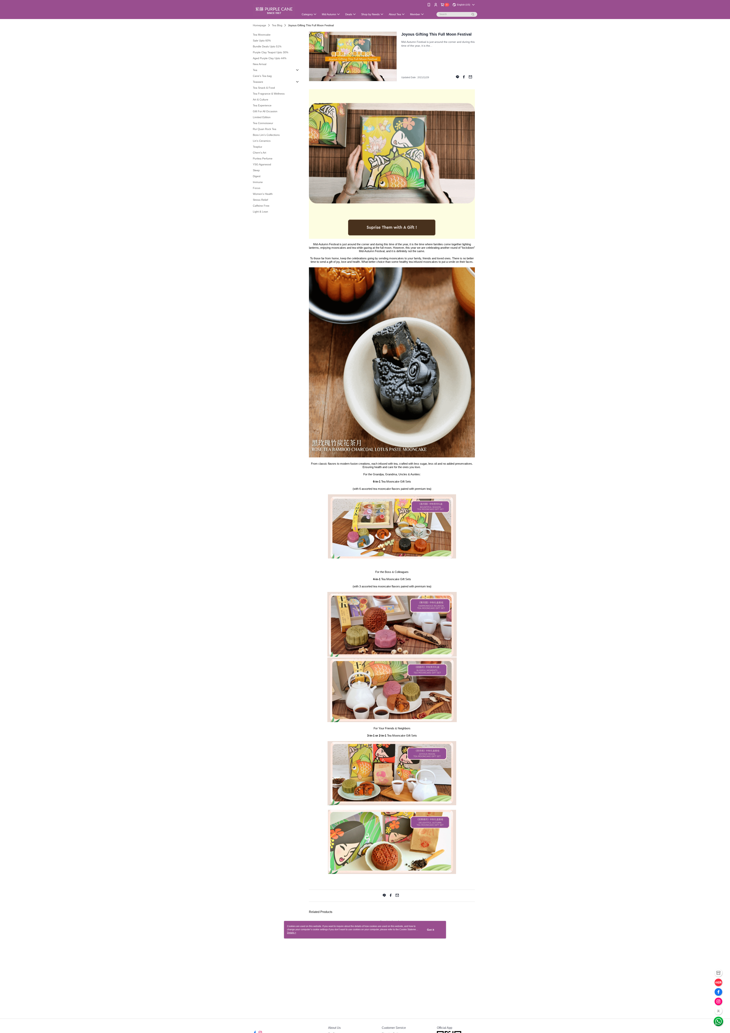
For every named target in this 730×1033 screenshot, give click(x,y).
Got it (430, 929)
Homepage (259, 25)
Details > (291, 932)
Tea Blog (277, 25)
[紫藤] (274, 10)
